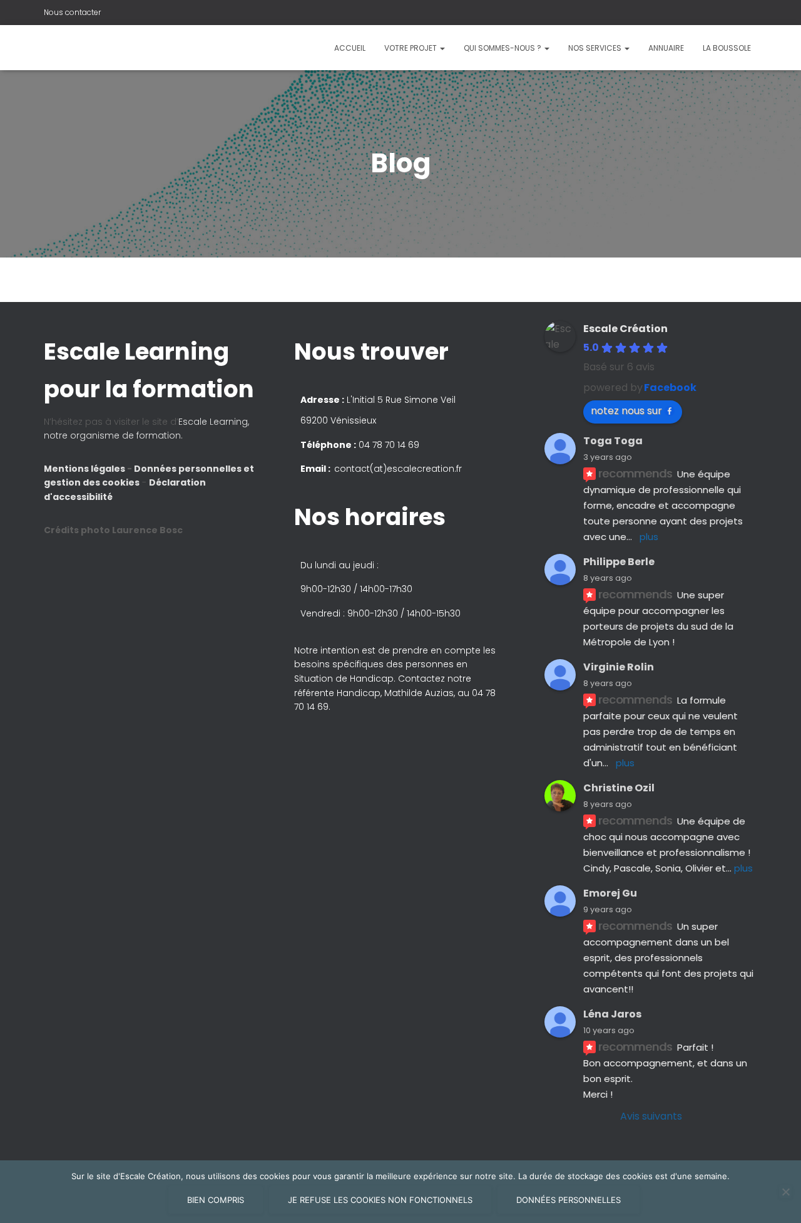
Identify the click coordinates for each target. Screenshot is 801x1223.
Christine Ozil (619, 788)
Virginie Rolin (618, 667)
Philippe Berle (619, 561)
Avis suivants (651, 1116)
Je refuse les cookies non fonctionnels (380, 1200)
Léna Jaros (612, 1014)
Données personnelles (568, 1200)
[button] (400, 611)
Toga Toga (613, 441)
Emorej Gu (610, 893)
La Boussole (727, 48)
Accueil (349, 48)
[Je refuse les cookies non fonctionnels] (785, 1191)
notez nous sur (626, 410)
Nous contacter (72, 12)
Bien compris (215, 1200)
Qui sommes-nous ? (503, 48)
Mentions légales (85, 468)
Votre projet (411, 48)
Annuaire (666, 48)
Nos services (595, 48)
